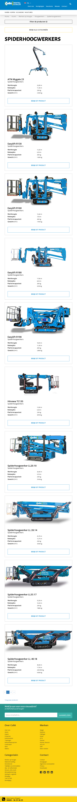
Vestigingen (40, 6)
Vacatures (49, 6)
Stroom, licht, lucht (10, 770)
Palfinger (42, 734)
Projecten (8, 736)
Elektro (7, 748)
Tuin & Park (8, 778)
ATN (41, 738)
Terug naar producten (11, 700)
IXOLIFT (42, 744)
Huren (7, 12)
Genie (41, 736)
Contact (64, 6)
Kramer (42, 740)
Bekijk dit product (38, 101)
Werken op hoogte (10, 760)
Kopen (12, 12)
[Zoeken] (70, 4)
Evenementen (9, 738)
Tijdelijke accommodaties (12, 766)
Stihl (41, 746)
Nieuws (57, 6)
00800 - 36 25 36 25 (14, 800)
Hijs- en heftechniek (11, 768)
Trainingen (8, 740)
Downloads (43, 768)
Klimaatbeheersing (10, 772)
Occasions (20, 12)
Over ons (31, 6)
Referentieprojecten (11, 742)
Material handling (10, 762)
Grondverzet (8, 764)
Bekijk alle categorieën (38, 30)
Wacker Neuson (45, 742)
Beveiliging (8, 780)
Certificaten (8, 744)
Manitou (42, 732)
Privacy (42, 766)
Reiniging (7, 776)
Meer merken (44, 748)
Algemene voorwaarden (47, 764)
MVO (6, 746)
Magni (42, 730)
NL (28, 3)
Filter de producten (38, 21)
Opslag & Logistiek (10, 774)
